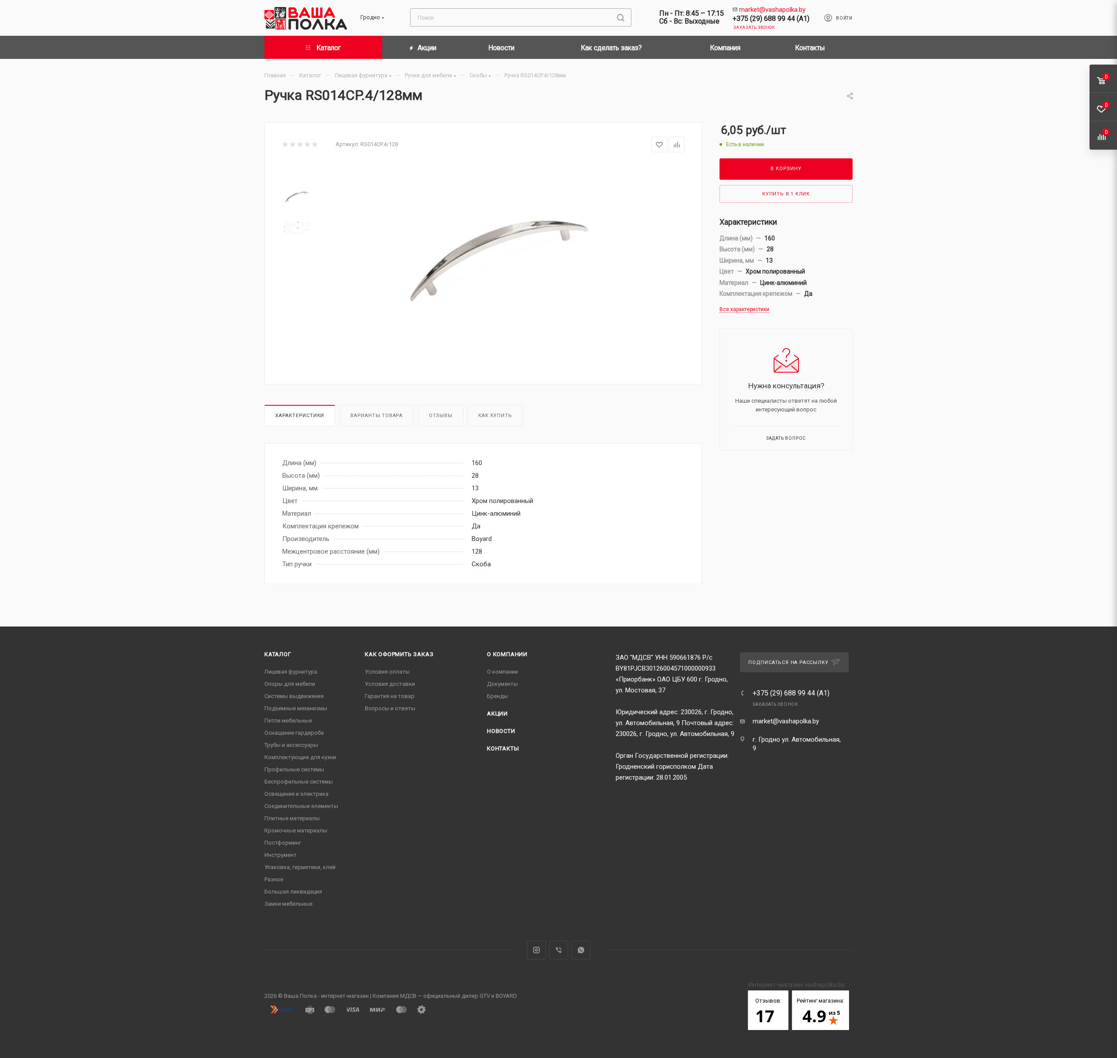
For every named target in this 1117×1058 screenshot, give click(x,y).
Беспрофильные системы (298, 781)
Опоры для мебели (289, 684)
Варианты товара (376, 415)
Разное (273, 879)
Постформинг (282, 842)
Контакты (503, 748)
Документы (502, 684)
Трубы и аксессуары (291, 745)
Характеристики (299, 415)
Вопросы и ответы (390, 708)
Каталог (277, 654)
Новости (501, 731)
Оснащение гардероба (294, 732)
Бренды (497, 696)
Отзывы (440, 415)
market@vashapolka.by (772, 10)
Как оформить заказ (399, 654)
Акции (497, 713)
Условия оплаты (387, 671)
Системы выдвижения (294, 696)
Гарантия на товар (390, 696)
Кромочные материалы (295, 830)
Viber (558, 950)
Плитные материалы (292, 818)
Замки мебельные (288, 903)
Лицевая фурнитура (290, 671)
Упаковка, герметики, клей (300, 867)
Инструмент (280, 855)
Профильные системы (294, 769)
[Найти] (620, 17)
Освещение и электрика (296, 794)
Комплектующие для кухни (300, 757)
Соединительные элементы (301, 806)
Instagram (536, 950)
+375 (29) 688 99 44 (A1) (771, 18)
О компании (507, 654)
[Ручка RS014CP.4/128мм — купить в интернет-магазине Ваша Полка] (498, 261)
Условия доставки (390, 684)
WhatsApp (581, 950)
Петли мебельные (288, 720)
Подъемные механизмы (295, 708)
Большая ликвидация (293, 891)
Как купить (495, 415)
